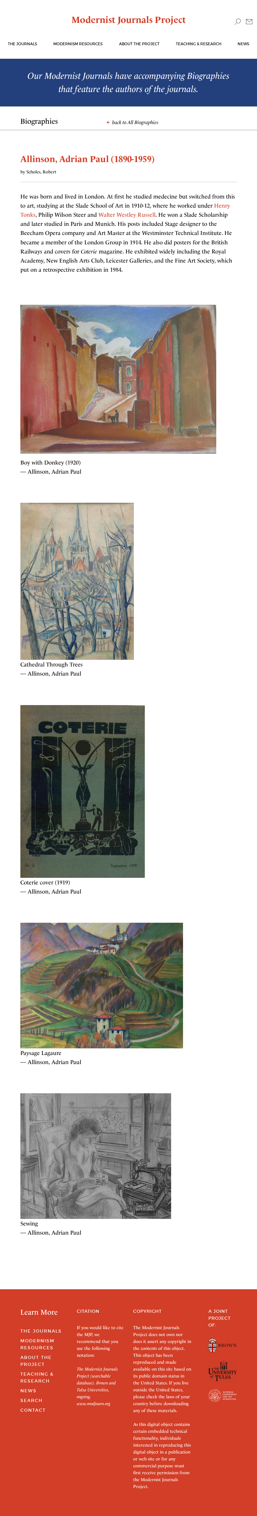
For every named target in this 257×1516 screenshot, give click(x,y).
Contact (33, 1410)
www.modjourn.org (93, 1403)
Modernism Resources (77, 43)
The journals (22, 43)
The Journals (41, 1331)
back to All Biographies (135, 122)
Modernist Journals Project (128, 19)
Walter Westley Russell (126, 214)
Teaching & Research (198, 43)
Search (31, 1400)
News (243, 43)
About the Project (139, 43)
